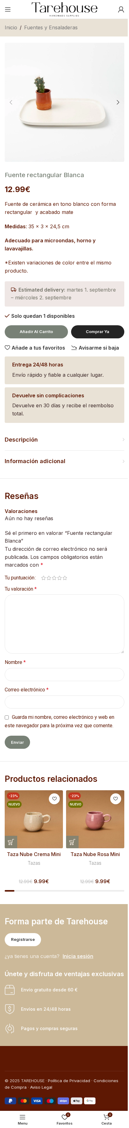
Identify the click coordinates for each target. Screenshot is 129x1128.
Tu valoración (21, 589)
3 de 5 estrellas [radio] (54, 577)
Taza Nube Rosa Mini (95, 854)
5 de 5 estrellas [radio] (64, 577)
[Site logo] (64, 9)
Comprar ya (97, 331)
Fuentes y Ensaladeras (51, 27)
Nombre (15, 662)
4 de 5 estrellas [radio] (59, 577)
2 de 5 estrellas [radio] (48, 577)
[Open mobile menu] (8, 9)
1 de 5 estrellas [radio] (43, 577)
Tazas (34, 863)
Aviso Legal (41, 1087)
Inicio (11, 27)
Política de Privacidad (69, 1080)
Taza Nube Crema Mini (34, 854)
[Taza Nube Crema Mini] (34, 819)
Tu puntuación (19, 577)
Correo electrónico (27, 690)
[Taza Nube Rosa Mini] (95, 819)
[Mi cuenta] (121, 9)
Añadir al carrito (36, 331)
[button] (11, 102)
